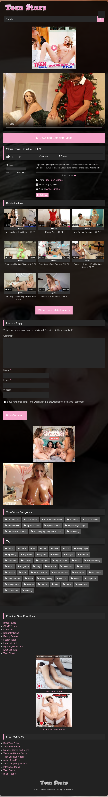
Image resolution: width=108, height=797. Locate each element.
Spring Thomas (53, 525)
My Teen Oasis (33, 525)
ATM (67, 548)
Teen (56, 584)
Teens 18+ (82, 584)
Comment (8, 336)
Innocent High (10, 643)
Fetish (10, 566)
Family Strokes (10, 636)
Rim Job (62, 578)
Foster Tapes (9, 640)
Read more (68, 175)
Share (63, 156)
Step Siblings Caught (77, 525)
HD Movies (68, 566)
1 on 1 (10, 548)
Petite (30, 578)
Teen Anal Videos (54, 691)
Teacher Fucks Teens (17, 531)
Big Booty (12, 554)
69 (34, 548)
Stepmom (91, 578)
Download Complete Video (55, 137)
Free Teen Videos (54, 180)
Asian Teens (31, 519)
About (45, 156)
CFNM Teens (10, 626)
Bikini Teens (9, 774)
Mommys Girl (13, 525)
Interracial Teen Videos (54, 729)
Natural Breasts (61, 572)
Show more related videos (54, 310)
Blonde (56, 554)
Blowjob (69, 554)
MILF (24, 572)
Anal (44, 548)
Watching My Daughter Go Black (48, 531)
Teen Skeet (9, 653)
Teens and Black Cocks (15, 753)
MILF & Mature (40, 572)
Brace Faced (9, 623)
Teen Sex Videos (11, 746)
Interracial (84, 566)
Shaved (76, 578)
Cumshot (27, 560)
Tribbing (28, 590)
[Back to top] (99, 788)
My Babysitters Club (13, 646)
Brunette (84, 554)
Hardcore (51, 566)
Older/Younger (14, 578)
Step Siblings (10, 650)
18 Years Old (13, 519)
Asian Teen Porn (11, 760)
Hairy (38, 566)
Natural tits (79, 572)
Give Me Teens (91, 519)
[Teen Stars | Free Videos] (54, 8)
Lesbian (11, 572)
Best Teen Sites (11, 743)
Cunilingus (43, 560)
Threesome (13, 590)
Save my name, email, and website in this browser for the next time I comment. (46, 402)
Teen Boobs (9, 770)
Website (7, 390)
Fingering (24, 566)
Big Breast (27, 554)
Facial (77, 560)
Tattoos (44, 584)
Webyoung (74, 531)
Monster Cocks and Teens (16, 750)
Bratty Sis (44, 195)
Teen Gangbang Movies (15, 763)
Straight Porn (13, 584)
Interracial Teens (11, 767)
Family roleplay (93, 560)
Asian (55, 548)
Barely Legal (82, 548)
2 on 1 (23, 548)
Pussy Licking (46, 578)
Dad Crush (8, 629)
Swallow (30, 584)
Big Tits (42, 554)
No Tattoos (96, 572)
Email (7, 380)
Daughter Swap (11, 633)
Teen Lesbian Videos (13, 757)
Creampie (12, 560)
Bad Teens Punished (53, 519)
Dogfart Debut (61, 560)
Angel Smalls (53, 189)
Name (7, 370)
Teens (68, 584)
